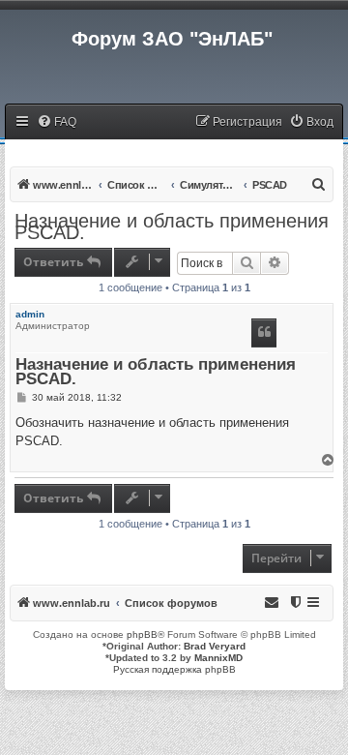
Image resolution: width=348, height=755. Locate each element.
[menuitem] (56, 122)
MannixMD (218, 657)
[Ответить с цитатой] (263, 332)
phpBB (142, 634)
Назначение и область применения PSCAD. (171, 226)
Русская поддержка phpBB (174, 669)
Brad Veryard (215, 646)
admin (29, 314)
